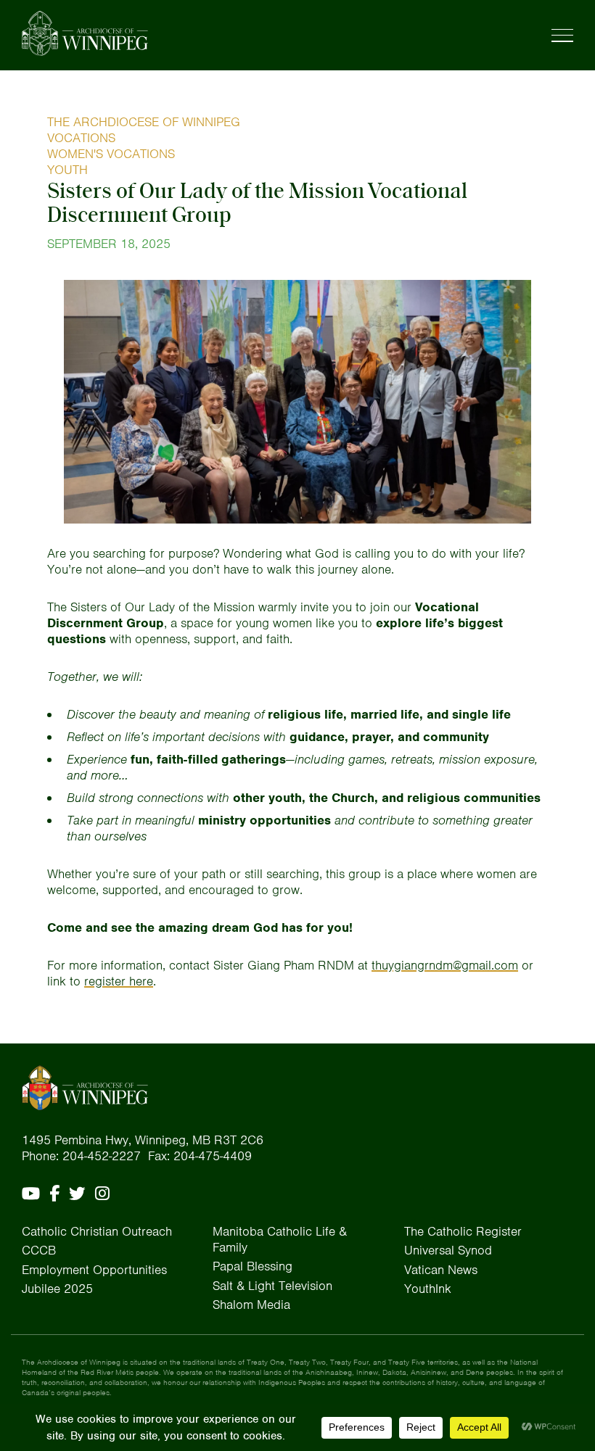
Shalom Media (251, 1304)
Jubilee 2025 (57, 1289)
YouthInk (427, 1289)
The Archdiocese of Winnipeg (143, 122)
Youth (67, 170)
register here (118, 981)
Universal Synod (448, 1250)
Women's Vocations (111, 154)
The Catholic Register (463, 1231)
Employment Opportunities (94, 1270)
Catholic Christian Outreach (97, 1231)
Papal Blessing (252, 1266)
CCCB (39, 1250)
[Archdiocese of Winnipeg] (85, 33)
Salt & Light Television (272, 1286)
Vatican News (440, 1270)
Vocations (81, 138)
